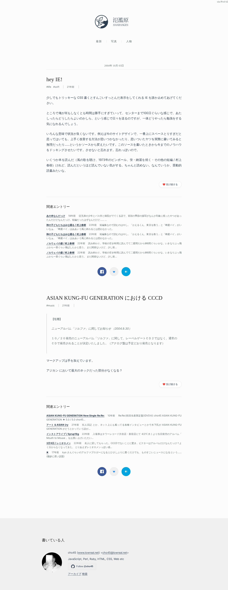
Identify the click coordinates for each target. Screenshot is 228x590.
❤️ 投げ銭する (170, 184)
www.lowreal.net (88, 552)
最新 (99, 41)
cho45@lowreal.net (114, 552)
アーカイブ (74, 573)
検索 (84, 573)
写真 (114, 41)
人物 (129, 41)
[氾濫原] (114, 21)
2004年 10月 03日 (114, 65)
